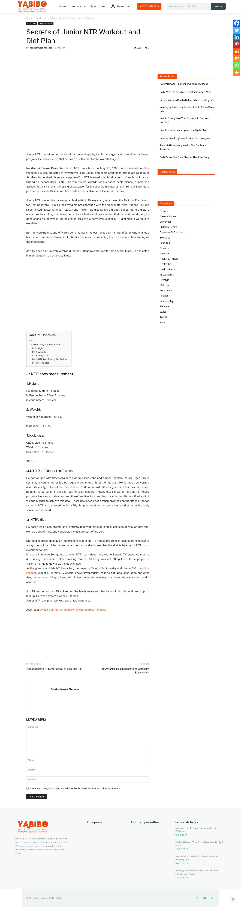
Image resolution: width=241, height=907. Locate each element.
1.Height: (39, 348)
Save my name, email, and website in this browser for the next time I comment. (75, 788)
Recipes (164, 295)
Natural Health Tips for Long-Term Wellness (184, 84)
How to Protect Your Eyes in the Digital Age (183, 130)
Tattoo (164, 317)
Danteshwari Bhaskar (40, 47)
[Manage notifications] (233, 899)
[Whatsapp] (236, 65)
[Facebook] (29, 55)
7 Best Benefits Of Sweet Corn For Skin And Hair (54, 668)
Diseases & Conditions (173, 232)
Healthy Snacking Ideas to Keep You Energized (185, 138)
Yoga (162, 322)
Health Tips (166, 264)
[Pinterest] (46, 55)
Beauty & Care (168, 216)
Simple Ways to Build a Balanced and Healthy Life (187, 100)
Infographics (167, 274)
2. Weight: (41, 352)
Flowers (164, 248)
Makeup (164, 285)
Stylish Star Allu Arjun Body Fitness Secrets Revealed (73, 609)
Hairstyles (165, 253)
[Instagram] (197, 898)
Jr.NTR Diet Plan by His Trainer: (52, 359)
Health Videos (167, 269)
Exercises (165, 237)
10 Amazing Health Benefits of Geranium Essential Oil (125, 670)
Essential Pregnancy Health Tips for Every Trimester (183, 147)
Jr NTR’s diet (42, 362)
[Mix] (236, 58)
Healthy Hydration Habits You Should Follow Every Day (187, 109)
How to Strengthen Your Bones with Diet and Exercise (184, 120)
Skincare (164, 306)
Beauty (164, 211)
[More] (62, 55)
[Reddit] (236, 51)
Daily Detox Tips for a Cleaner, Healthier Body (184, 157)
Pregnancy (166, 290)
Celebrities (41, 18)
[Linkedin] (236, 37)
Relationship (167, 301)
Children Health (168, 227)
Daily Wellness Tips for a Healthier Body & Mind (185, 92)
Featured (165, 242)
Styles (163, 311)
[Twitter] (37, 55)
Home (29, 18)
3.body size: (42, 355)
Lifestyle (164, 280)
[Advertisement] (87, 622)
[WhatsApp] (54, 55)
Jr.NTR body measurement (45, 344)
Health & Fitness (45, 23)
